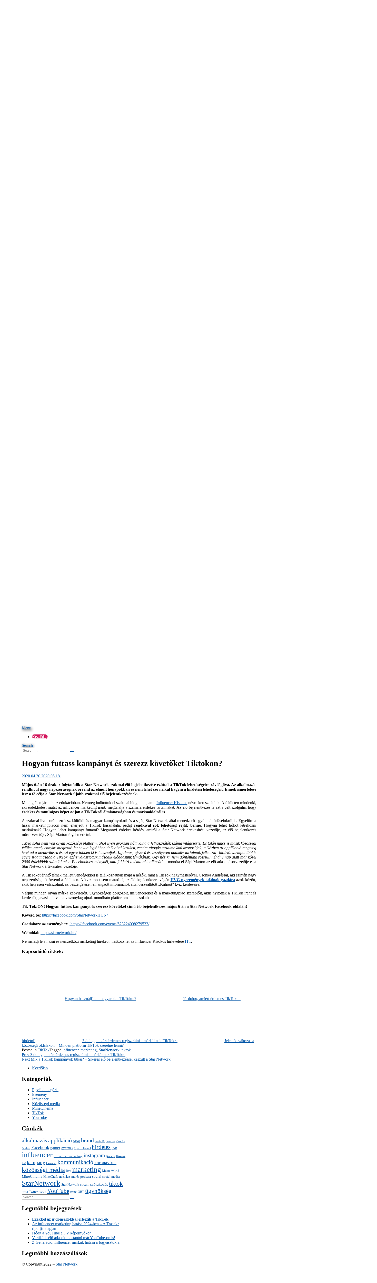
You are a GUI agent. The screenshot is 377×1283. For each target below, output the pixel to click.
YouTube (39, 1117)
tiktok (126, 1050)
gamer (55, 1148)
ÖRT (81, 1192)
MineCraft (50, 1176)
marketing (89, 1050)
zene (73, 1192)
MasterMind (110, 1171)
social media (111, 1176)
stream (84, 1184)
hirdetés (101, 1147)
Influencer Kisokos (171, 802)
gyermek (67, 1148)
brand (87, 1140)
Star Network (70, 1184)
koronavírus (105, 1162)
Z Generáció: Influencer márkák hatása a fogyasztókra (76, 1242)
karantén (51, 1163)
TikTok (43, 1050)
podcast (85, 1176)
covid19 (100, 1141)
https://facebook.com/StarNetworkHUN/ (75, 915)
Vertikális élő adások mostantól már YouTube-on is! (73, 1237)
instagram (94, 1155)
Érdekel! (229, 9)
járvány (110, 1156)
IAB (114, 1148)
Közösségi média (46, 1103)
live (68, 1171)
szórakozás (99, 1184)
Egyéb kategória (45, 1090)
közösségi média (43, 1169)
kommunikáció (75, 1162)
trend (25, 1192)
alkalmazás (34, 1140)
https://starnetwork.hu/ (58, 932)
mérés (75, 1176)
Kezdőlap (40, 736)
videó (42, 1192)
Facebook (40, 1147)
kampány (36, 1162)
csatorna (110, 1141)
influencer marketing (68, 1156)
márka (64, 1176)
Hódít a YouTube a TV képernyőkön (62, 1233)
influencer (70, 1050)
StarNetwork (109, 1050)
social (96, 1176)
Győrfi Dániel (82, 1148)
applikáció (60, 1140)
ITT (188, 941)
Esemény (39, 1094)
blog (76, 1141)
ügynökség (98, 1191)
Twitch (33, 1192)
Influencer (40, 1099)
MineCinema (42, 1108)
